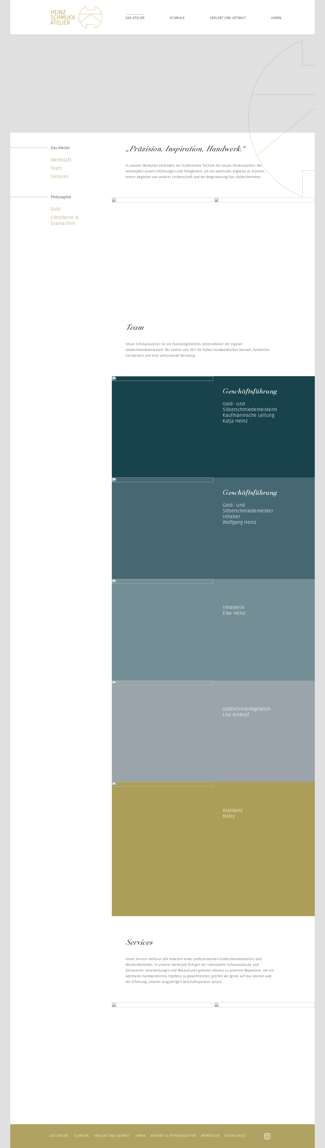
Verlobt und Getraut (228, 17)
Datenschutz (235, 1135)
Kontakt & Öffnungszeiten (173, 1135)
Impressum (210, 1135)
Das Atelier (135, 17)
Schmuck (177, 17)
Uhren (276, 17)
